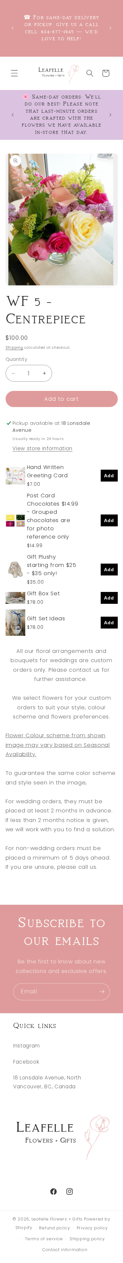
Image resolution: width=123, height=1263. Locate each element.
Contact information (65, 1249)
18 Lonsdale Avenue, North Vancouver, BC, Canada (47, 1082)
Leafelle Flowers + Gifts (57, 1219)
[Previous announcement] (13, 28)
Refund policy (54, 1228)
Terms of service (44, 1239)
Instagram (26, 1045)
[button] (14, 73)
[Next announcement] (110, 28)
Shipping (14, 347)
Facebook (26, 1061)
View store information (42, 448)
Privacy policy (92, 1228)
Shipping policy (87, 1239)
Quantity (17, 359)
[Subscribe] (102, 991)
